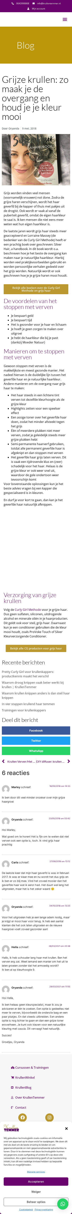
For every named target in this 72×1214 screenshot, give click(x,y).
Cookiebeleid (26, 1209)
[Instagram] (49, 1117)
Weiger (36, 1191)
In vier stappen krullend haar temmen (28, 704)
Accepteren (36, 1181)
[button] (66, 1128)
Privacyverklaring (44, 1209)
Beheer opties (36, 1202)
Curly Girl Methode (28, 610)
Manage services (36, 1171)
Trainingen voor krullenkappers (24, 710)
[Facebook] (22, 1117)
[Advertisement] (36, 550)
